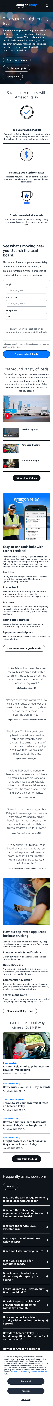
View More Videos (26, 478)
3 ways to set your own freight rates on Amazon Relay (25, 1104)
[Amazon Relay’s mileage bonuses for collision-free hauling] (26, 1045)
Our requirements (17, 60)
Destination (12, 297)
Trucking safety (10, 1063)
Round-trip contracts (16, 619)
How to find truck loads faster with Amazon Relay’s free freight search (25, 1123)
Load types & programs (13, 1099)
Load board (10, 572)
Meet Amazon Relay (11, 1083)
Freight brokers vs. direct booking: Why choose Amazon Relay (24, 1142)
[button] (26, 1199)
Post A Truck (11, 587)
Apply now (13, 76)
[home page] (26, 6)
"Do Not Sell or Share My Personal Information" (29, 1371)
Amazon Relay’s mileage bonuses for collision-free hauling (26, 1068)
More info (25, 1399)
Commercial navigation (17, 979)
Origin (9, 284)
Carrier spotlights (16, 68)
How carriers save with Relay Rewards (26, 1087)
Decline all (26, 1381)
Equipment (11, 310)
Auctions (8, 602)
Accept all (26, 1391)
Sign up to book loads (26, 354)
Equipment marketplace (18, 632)
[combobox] (26, 290)
